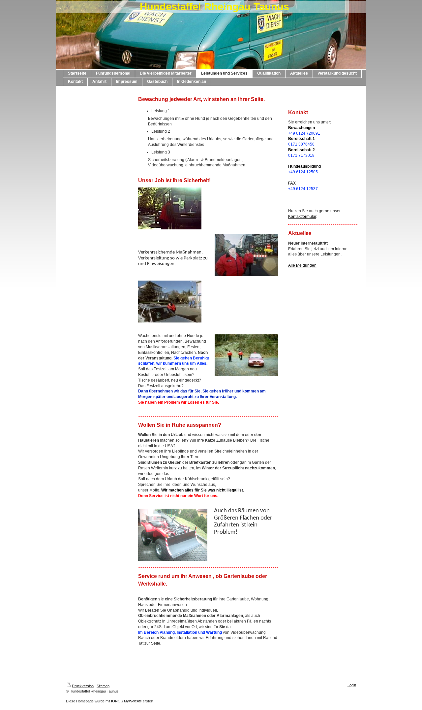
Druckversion (83, 686)
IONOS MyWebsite (126, 701)
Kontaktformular (302, 216)
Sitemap (103, 686)
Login (351, 685)
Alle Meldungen (302, 265)
